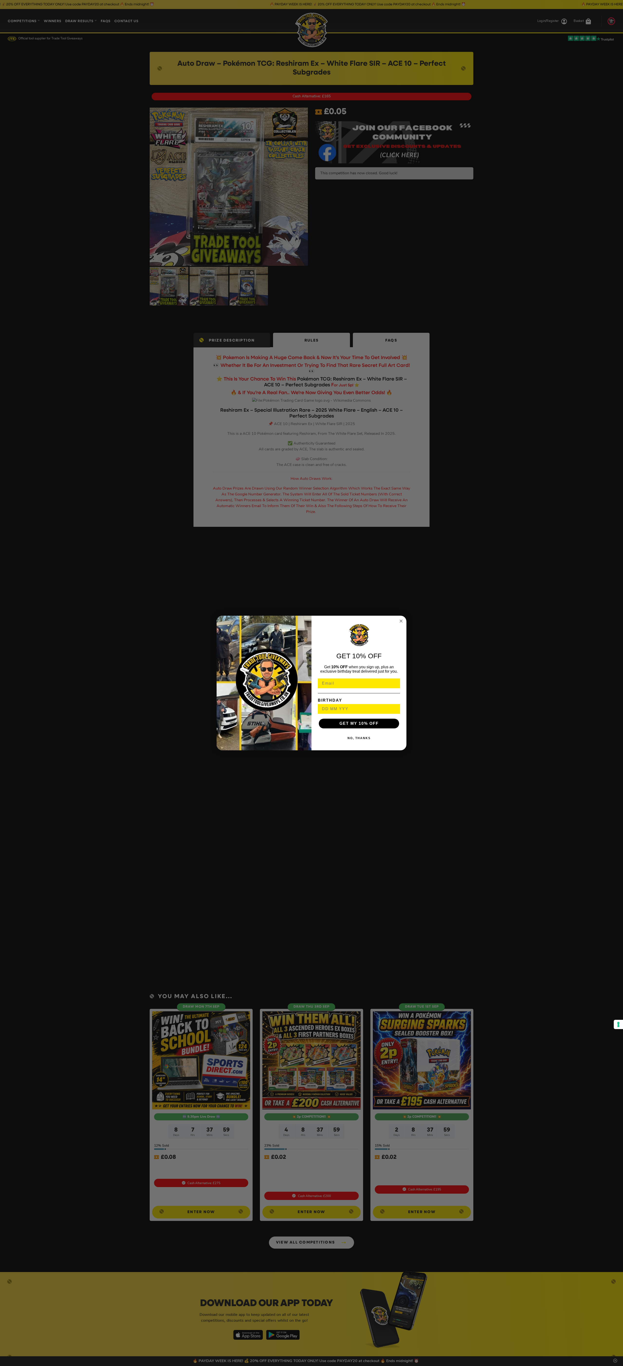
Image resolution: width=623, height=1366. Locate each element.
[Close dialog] (401, 621)
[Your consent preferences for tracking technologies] (618, 1024)
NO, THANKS (359, 738)
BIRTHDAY (330, 700)
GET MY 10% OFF (359, 723)
